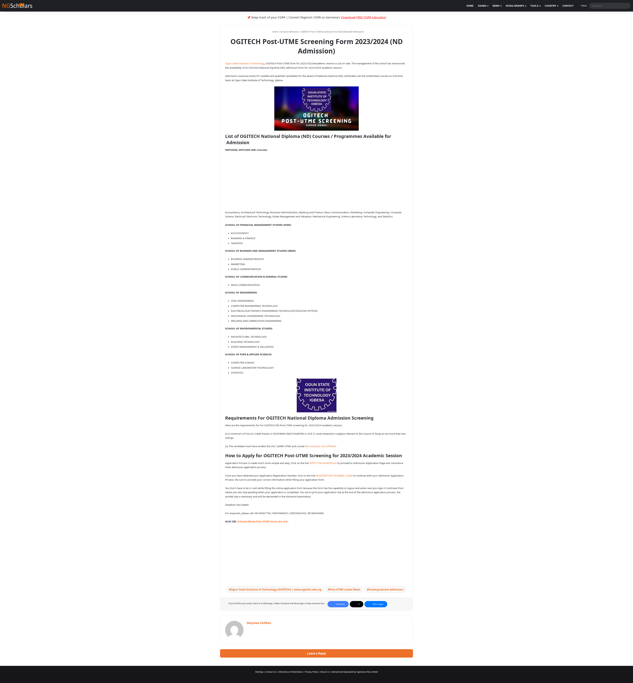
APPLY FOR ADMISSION (323, 463)
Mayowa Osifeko (259, 623)
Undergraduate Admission (386, 589)
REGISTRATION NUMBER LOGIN (334, 475)
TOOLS (534, 5)
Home (275, 31)
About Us (325, 671)
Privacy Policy (311, 671)
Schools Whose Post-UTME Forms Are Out (262, 521)
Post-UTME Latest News (345, 589)
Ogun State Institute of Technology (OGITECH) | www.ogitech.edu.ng (276, 589)
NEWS (496, 5)
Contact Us (270, 671)
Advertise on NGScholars (290, 671)
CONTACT (568, 5)
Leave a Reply (316, 653)
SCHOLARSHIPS (515, 5)
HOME (470, 5)
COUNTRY (550, 5)
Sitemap (259, 671)
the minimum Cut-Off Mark (320, 446)
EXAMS (482, 5)
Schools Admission (289, 31)
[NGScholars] (17, 5)
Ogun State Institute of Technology (244, 63)
